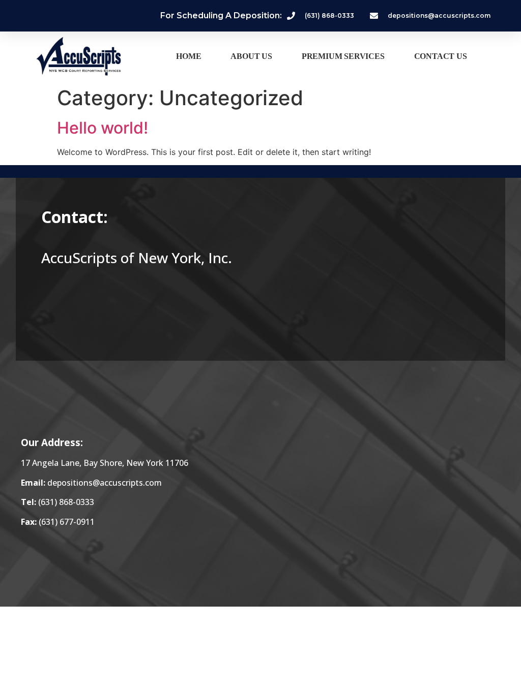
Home (188, 56)
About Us (251, 56)
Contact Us (440, 56)
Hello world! (102, 128)
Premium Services (343, 56)
